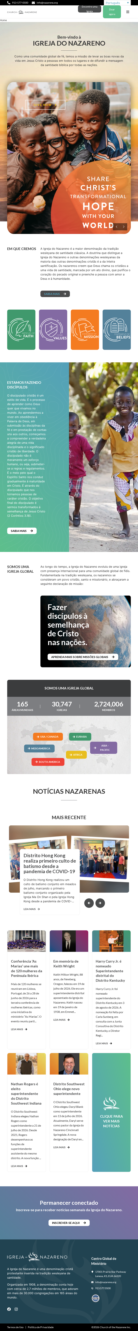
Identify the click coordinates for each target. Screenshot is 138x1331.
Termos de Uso (15, 1327)
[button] (128, 12)
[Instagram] (16, 1309)
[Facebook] (9, 1309)
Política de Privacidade (41, 1327)
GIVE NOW (43, 104)
